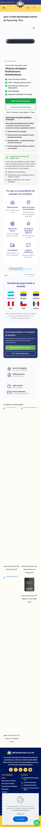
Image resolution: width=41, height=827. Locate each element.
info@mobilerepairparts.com (31, 778)
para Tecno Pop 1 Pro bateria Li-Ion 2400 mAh (29, 599)
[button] (34, 28)
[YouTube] (30, 770)
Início (3, 778)
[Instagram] (16, 770)
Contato (4, 792)
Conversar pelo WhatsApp (20, 107)
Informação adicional (16, 268)
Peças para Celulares (9, 781)
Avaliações (27, 268)
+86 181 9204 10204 (30, 782)
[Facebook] (11, 770)
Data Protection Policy (21, 810)
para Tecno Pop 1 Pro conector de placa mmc (11, 738)
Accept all (20, 819)
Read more (20, 814)
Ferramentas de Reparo (9, 786)
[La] (31, 5)
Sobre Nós (5, 789)
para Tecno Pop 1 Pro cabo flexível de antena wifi (29, 569)
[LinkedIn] (20, 770)
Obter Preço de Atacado (20, 101)
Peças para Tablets (8, 783)
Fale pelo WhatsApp (22, 353)
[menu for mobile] (4, 8)
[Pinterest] (25, 770)
